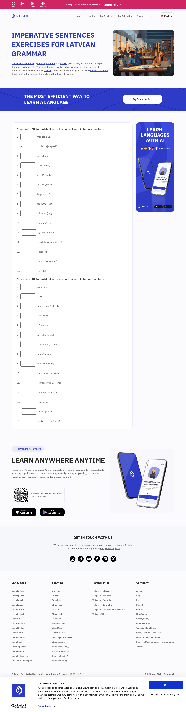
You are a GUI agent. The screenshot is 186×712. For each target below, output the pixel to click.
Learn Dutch (17, 618)
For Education (125, 16)
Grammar (56, 591)
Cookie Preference (144, 623)
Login (151, 16)
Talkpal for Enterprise (102, 600)
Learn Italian (17, 605)
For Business (106, 16)
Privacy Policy (142, 618)
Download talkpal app (29, 449)
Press (138, 600)
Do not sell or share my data (165, 694)
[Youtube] (89, 559)
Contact (139, 609)
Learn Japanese (19, 646)
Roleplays (56, 600)
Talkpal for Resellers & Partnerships (108, 609)
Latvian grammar (46, 63)
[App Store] (24, 512)
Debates (56, 609)
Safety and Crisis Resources (148, 632)
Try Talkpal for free (142, 99)
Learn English (18, 591)
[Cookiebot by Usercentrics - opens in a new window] (19, 706)
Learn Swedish (18, 623)
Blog (138, 595)
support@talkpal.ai (110, 548)
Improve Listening (60, 646)
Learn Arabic (17, 632)
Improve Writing (59, 660)
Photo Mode (57, 614)
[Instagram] (73, 559)
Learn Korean (18, 651)
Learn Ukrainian (19, 614)
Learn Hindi (17, 642)
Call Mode (56, 618)
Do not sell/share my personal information (155, 642)
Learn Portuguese (20, 656)
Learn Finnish (18, 628)
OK (165, 685)
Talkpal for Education (102, 591)
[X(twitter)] (113, 559)
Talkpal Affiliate (99, 614)
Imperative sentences (23, 63)
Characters (57, 605)
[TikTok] (81, 559)
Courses (55, 595)
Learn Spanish (18, 595)
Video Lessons (58, 642)
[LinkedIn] (105, 559)
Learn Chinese (18, 637)
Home (79, 16)
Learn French (17, 600)
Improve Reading (60, 656)
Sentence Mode (59, 623)
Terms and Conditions (146, 628)
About (139, 591)
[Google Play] (52, 512)
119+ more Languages (22, 660)
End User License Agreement (149, 637)
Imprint (139, 646)
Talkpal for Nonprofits (102, 605)
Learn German (18, 609)
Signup (140, 16)
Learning (90, 16)
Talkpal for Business (101, 595)
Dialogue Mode (59, 632)
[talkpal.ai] (20, 16)
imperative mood (99, 70)
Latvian (47, 70)
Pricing (139, 605)
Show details (44, 706)
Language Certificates (62, 637)
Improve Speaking (60, 651)
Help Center (141, 614)
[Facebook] (97, 559)
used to (63, 63)
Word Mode (57, 628)
